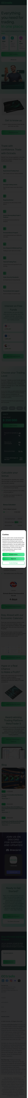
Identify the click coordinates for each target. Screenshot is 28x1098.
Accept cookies (13, 554)
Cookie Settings (13, 563)
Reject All (13, 558)
